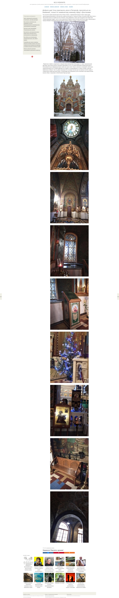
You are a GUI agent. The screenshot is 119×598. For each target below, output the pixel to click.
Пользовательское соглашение (53, 594)
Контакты (46, 594)
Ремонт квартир (54, 6)
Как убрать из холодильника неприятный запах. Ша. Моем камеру (30, 39)
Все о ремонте (59, 2)
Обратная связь (69, 594)
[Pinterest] (58, 552)
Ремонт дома (64, 6)
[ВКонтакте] (48, 552)
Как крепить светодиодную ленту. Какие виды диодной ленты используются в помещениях (31, 34)
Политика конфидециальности (49, 595)
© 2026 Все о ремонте (26, 594)
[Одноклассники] (69, 552)
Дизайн (71, 6)
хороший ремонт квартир (50, 547)
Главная (46, 6)
